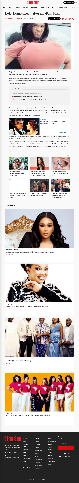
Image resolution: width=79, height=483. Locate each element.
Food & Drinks (26, 458)
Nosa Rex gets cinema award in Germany (18, 361)
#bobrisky (16, 151)
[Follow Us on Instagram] (72, 456)
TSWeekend (38, 450)
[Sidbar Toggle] (2, 3)
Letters (25, 464)
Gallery (24, 461)
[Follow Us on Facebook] (60, 456)
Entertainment (63, 7)
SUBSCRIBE (66, 447)
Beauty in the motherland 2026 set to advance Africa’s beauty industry (28, 415)
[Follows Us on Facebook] (63, 18)
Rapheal (31, 18)
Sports (24, 452)
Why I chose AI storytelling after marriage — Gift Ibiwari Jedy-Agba (27, 306)
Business (25, 7)
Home (3, 7)
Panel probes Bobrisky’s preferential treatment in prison (27, 93)
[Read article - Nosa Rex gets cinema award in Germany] (39, 337)
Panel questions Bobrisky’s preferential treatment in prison (27, 96)
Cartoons (50, 438)
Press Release (52, 441)
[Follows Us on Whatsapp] (70, 18)
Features (37, 468)
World (36, 456)
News (24, 455)
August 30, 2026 (9, 254)
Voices (37, 453)
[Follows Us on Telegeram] (73, 18)
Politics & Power (44, 7)
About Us (50, 455)
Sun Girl (50, 444)
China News (34, 7)
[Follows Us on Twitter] (66, 18)
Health (37, 441)
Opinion (54, 7)
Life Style (16, 249)
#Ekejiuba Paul (23, 151)
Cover (24, 441)
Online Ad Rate (52, 458)
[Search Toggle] (76, 2)
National (10, 7)
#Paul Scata (31, 151)
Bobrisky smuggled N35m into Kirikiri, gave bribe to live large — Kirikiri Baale (32, 99)
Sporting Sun (38, 459)
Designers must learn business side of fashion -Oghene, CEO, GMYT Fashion (30, 252)
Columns (18, 7)
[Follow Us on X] (63, 456)
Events (37, 438)
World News (38, 465)
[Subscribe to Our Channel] (66, 456)
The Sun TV (72, 7)
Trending (50, 452)
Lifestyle (37, 444)
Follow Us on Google (70, 2)
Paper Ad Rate (51, 461)
